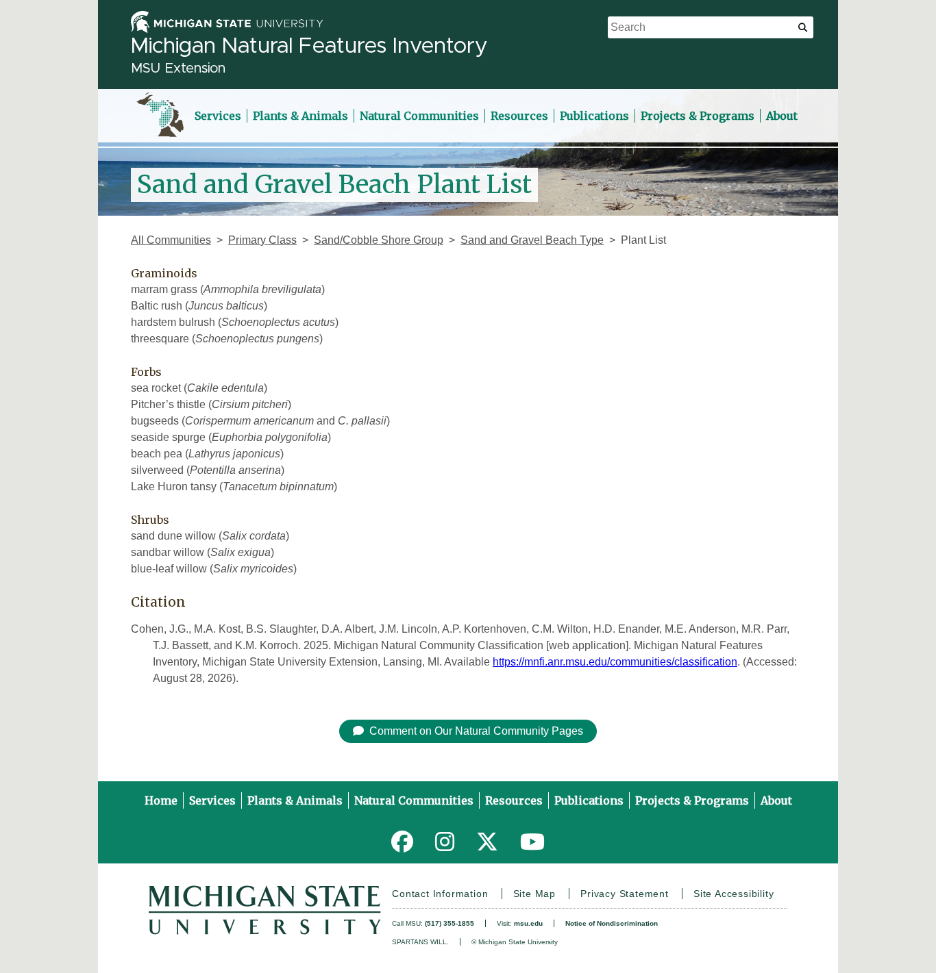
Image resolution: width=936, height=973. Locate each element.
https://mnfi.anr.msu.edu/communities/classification (615, 662)
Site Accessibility (733, 893)
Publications (594, 116)
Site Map (534, 893)
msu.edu (528, 923)
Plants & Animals (300, 116)
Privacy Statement (624, 893)
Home (161, 800)
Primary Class (262, 240)
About (782, 116)
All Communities (171, 240)
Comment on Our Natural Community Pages (476, 731)
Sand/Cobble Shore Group (378, 240)
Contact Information (440, 893)
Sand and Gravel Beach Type (532, 240)
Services (218, 116)
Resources (519, 116)
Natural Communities (419, 116)
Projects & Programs (697, 116)
